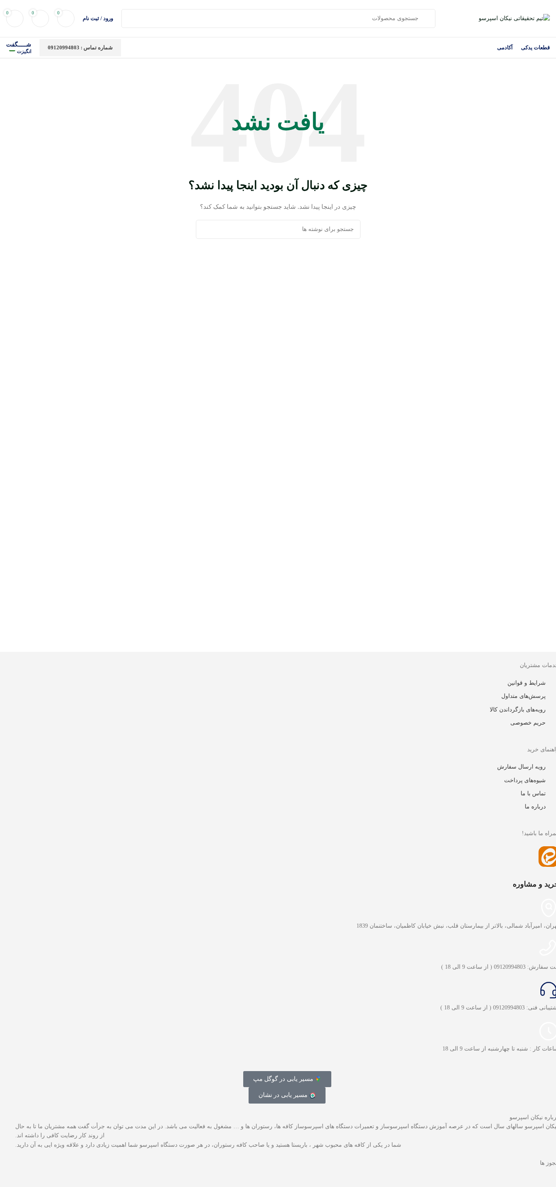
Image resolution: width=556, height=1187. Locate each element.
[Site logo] (514, 18)
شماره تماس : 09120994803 (80, 47)
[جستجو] (205, 229)
